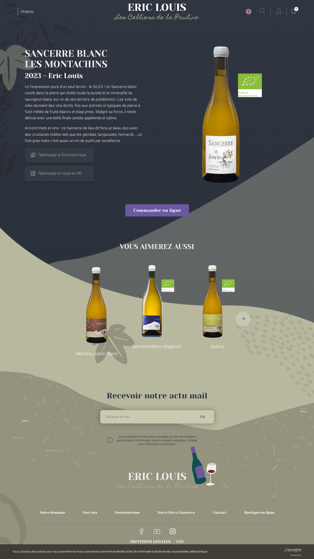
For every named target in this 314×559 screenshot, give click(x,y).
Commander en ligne (157, 210)
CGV (180, 541)
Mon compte (278, 12)
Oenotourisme (127, 513)
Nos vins (90, 513)
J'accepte (292, 549)
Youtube (157, 531)
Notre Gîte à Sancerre (176, 513)
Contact (220, 513)
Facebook (141, 531)
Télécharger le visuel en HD (59, 173)
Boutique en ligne (259, 513)
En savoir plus (295, 555)
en (248, 11)
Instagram (172, 531)
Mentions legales (150, 541)
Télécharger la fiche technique (62, 155)
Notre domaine (52, 513)
